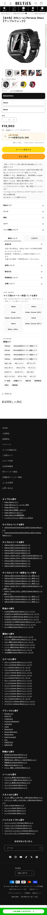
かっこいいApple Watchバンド (15, 808)
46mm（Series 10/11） (33, 323)
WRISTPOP (8, 745)
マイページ (6, 444)
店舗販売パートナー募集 (12, 477)
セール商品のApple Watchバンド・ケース (18, 627)
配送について (12, 238)
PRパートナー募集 (9, 472)
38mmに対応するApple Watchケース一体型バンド (21, 602)
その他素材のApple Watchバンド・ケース (18, 652)
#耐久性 (28, 381)
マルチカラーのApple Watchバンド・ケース (19, 701)
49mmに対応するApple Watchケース (17, 545)
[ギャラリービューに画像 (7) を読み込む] (39, 73)
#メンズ (32, 376)
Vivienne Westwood (11, 721)
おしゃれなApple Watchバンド (15, 810)
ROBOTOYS (8, 742)
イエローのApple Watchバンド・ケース (18, 673)
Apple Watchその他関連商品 (14, 515)
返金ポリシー (34, 889)
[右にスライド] (44, 73)
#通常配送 (37, 381)
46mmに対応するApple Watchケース (17, 548)
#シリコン (31, 368)
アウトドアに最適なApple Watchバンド (18, 780)
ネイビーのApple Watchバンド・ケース (18, 686)
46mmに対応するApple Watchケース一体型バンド (21, 578)
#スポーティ (19, 372)
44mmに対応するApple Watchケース (17, 553)
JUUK (6, 727)
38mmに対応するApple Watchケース (17, 566)
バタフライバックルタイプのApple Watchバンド (21, 831)
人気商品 (5, 433)
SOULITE (7, 716)
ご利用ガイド (7, 455)
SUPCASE (8, 724)
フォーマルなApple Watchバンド (15, 788)
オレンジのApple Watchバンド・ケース (18, 680)
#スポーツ (8, 372)
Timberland (8, 719)
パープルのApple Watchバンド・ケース (18, 683)
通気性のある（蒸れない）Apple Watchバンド (20, 760)
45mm (13, 323)
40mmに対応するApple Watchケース (17, 563)
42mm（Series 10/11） (13, 318)
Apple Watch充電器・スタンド (15, 510)
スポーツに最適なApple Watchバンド (17, 783)
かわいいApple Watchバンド (14, 805)
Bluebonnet (8, 729)
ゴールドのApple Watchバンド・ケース (18, 696)
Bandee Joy (8, 714)
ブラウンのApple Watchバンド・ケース (18, 688)
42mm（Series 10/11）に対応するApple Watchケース (23, 555)
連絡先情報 (15, 897)
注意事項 (34, 238)
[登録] (40, 848)
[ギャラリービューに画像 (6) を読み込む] (31, 73)
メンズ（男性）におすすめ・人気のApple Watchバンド (23, 797)
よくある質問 (7, 483)
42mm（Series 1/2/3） (33, 312)
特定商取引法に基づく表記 (29, 897)
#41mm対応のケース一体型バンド (25, 350)
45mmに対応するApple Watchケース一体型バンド (21, 581)
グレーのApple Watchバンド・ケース (17, 699)
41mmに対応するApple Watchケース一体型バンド (21, 596)
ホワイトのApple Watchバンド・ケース (18, 662)
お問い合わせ (7, 488)
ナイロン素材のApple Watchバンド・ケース (19, 645)
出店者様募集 (7, 466)
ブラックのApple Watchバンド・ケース (18, 665)
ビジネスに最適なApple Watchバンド (17, 777)
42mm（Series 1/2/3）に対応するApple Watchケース (23, 558)
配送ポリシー (37, 893)
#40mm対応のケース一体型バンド (25, 346)
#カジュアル (21, 368)
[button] (4, 3)
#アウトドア (31, 363)
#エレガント (9, 368)
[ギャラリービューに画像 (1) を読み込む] (9, 73)
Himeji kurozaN (10, 737)
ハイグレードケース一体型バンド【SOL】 (18, 518)
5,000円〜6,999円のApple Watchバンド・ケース (21, 617)
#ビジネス (30, 372)
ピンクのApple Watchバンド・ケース (17, 678)
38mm (13, 306)
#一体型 (7, 381)
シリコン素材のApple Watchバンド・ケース (19, 647)
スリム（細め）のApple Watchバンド (17, 768)
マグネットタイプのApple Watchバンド (18, 825)
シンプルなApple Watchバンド (15, 813)
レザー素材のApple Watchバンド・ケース (18, 637)
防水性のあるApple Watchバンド (15, 755)
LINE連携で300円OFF (22, 911)
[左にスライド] (2, 73)
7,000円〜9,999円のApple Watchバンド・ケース (21, 619)
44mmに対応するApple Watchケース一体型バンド (22, 583)
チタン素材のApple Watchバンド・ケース (18, 642)
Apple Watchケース (11, 507)
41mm (13, 312)
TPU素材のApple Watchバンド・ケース (18, 650)
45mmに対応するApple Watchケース (17, 550)
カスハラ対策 (7, 461)
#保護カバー (17, 381)
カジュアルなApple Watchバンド (15, 785)
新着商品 (5, 439)
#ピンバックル (10, 376)
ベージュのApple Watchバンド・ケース (18, 691)
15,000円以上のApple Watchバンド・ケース (20, 624)
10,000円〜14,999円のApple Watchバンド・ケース (22, 622)
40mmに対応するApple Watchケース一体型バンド (22, 599)
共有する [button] (8, 394)
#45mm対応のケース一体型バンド (25, 359)
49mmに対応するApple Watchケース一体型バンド (21, 576)
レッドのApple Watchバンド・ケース (17, 667)
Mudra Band (8, 734)
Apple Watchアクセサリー (13, 513)
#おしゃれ (8, 363)
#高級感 (14, 385)
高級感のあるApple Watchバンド (15, 762)
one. (6, 740)
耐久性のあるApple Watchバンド (15, 757)
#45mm (7, 359)
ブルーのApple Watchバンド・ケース (17, 670)
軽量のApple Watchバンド (13, 765)
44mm (33, 318)
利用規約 (27, 893)
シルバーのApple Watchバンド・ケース (18, 693)
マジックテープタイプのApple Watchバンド (19, 833)
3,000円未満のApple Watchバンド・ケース (19, 611)
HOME (5, 428)
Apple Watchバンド (11, 502)
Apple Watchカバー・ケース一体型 (16, 505)
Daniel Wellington (10, 732)
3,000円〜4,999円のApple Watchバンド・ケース (21, 614)
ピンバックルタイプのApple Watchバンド (18, 823)
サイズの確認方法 (16, 91)
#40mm (7, 346)
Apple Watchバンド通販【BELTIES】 (13, 13)
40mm (33, 306)
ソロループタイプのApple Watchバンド (18, 828)
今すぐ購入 (23, 156)
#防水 (7, 385)
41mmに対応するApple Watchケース (17, 561)
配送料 (8, 130)
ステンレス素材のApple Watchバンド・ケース (20, 639)
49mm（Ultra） (13, 329)
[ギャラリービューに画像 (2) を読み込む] (24, 73)
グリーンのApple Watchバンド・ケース (18, 675)
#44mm (7, 355)
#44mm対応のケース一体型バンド (25, 355)
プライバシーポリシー (15, 893)
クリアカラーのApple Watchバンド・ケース (19, 704)
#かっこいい (19, 363)
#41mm (7, 350)
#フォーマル (22, 376)
